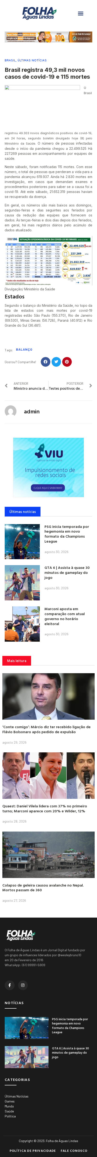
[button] (80, 13)
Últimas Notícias (32, 60)
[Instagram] (23, 985)
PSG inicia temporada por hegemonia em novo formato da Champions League (66, 534)
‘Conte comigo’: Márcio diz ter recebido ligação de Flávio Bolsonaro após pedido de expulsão (46, 729)
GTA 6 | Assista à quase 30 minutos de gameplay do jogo (67, 572)
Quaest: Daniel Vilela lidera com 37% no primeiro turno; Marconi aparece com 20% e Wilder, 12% (44, 808)
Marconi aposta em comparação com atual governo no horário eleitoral (64, 616)
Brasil (10, 60)
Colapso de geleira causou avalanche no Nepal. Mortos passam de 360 (43, 887)
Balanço (24, 349)
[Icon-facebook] (10, 985)
